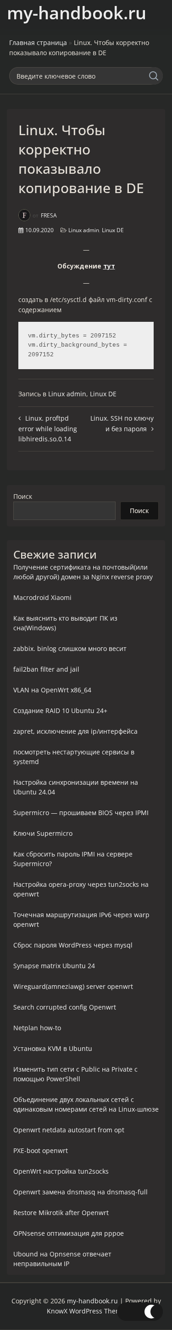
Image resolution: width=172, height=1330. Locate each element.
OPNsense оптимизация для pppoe (68, 1233)
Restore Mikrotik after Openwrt (61, 1212)
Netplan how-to (37, 1027)
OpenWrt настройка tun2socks (61, 1171)
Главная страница (38, 42)
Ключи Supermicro (42, 833)
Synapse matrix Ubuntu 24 (54, 965)
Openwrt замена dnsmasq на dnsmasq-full (80, 1191)
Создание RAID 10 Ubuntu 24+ (60, 710)
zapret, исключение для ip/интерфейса (75, 731)
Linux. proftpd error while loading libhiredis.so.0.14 (47, 428)
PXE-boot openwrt (40, 1150)
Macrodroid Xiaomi (42, 597)
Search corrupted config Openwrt (64, 1007)
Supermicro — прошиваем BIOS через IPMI (81, 812)
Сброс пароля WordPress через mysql (73, 945)
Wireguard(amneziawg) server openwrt (73, 986)
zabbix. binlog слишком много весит (70, 648)
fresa (49, 215)
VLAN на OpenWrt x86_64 (52, 689)
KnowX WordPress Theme (86, 1311)
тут (109, 266)
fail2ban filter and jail (46, 669)
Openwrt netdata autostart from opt (68, 1129)
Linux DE (113, 230)
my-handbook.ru (76, 12)
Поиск (22, 496)
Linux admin (83, 230)
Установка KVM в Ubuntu (52, 1048)
